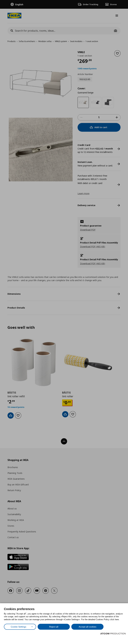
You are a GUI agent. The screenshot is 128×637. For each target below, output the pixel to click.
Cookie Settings (18, 626)
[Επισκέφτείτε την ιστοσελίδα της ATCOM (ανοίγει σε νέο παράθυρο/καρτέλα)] (113, 633)
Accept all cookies (87, 626)
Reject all (53, 626)
